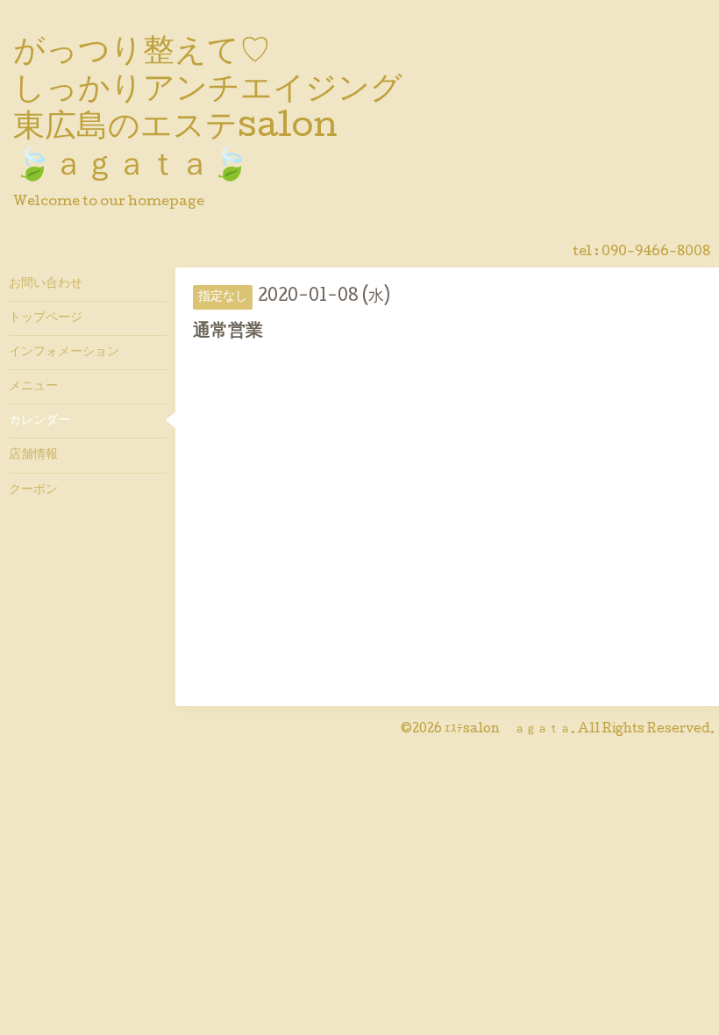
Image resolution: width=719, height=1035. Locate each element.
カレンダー (39, 421)
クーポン (33, 490)
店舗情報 (33, 455)
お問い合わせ (45, 284)
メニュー (33, 387)
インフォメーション (64, 353)
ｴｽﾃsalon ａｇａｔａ (508, 730)
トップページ (45, 318)
